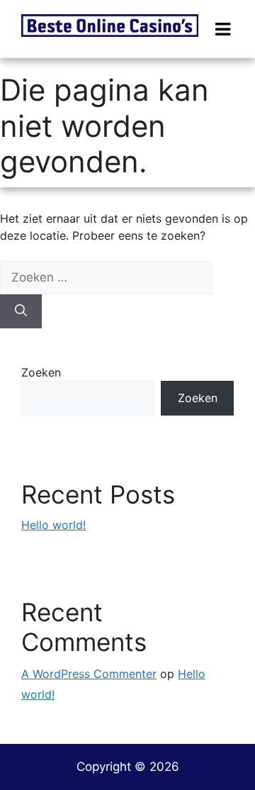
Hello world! (53, 525)
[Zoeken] (21, 311)
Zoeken (41, 372)
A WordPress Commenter (89, 674)
